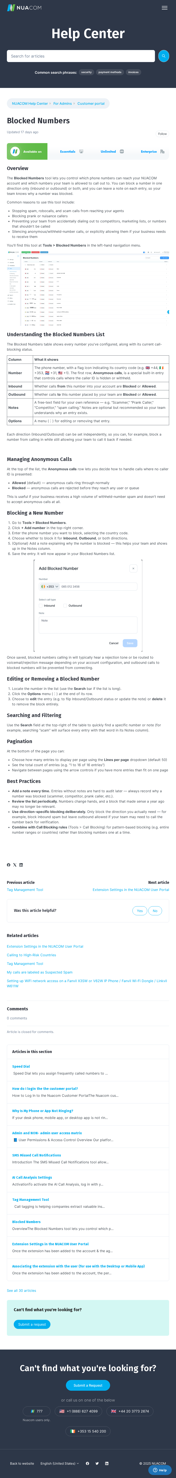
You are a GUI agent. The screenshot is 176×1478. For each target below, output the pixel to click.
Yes (140, 911)
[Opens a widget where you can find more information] (160, 1470)
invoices (133, 72)
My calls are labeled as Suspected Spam (40, 972)
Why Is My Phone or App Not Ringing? (42, 1111)
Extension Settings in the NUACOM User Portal (131, 889)
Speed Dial (21, 1066)
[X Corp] (15, 865)
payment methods (110, 72)
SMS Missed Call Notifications (36, 1155)
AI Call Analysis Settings (32, 1177)
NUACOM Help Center (30, 103)
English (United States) (58, 1463)
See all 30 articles (21, 1290)
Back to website (22, 1463)
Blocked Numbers (26, 1222)
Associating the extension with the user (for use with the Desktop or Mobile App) (78, 1266)
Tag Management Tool (25, 889)
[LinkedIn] (21, 865)
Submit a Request (88, 1385)
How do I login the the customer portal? (45, 1089)
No (155, 911)
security (86, 72)
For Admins (62, 103)
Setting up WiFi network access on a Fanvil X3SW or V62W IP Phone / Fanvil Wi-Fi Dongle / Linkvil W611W (87, 983)
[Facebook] (8, 865)
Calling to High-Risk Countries (31, 955)
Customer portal (91, 103)
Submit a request (32, 1324)
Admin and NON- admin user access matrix (47, 1133)
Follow (162, 134)
